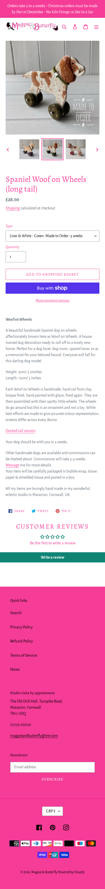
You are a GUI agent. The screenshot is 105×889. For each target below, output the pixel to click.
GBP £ (51, 811)
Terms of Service (23, 655)
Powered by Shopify (71, 872)
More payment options (53, 300)
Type (9, 226)
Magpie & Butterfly (44, 872)
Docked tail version (20, 431)
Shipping (13, 208)
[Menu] (96, 26)
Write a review (52, 557)
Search (16, 613)
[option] (29, 149)
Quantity (12, 247)
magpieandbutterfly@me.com (34, 736)
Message (12, 465)
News (15, 669)
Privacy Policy (21, 627)
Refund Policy (21, 641)
